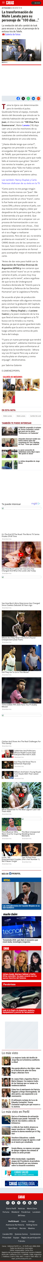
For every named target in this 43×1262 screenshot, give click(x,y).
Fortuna (6, 1212)
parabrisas (21, 984)
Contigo (31, 1221)
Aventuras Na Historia (15, 1225)
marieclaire (21, 914)
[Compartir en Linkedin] (33, 98)
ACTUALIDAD (6, 8)
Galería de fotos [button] (12, 34)
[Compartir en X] (23, 98)
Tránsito (21, 1241)
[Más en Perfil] (15, 873)
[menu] (3, 3)
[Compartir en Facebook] (18, 98)
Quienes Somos (21, 1234)
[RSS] (29, 1202)
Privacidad (6, 1237)
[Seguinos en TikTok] (24, 1202)
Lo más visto (10, 1053)
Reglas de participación (31, 1237)
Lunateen (36, 1212)
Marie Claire (32, 1208)
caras (21, 948)
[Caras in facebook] (13, 1202)
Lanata (25, 125)
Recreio (23, 1228)
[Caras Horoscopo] (21, 1185)
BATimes (21, 1215)
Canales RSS (8, 1234)
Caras (23, 1221)
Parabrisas (25, 1212)
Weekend (15, 1212)
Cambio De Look (35, 416)
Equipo (16, 1237)
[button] (21, 52)
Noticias (21, 1208)
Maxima (31, 1228)
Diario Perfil (11, 1208)
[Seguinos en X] (18, 1202)
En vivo (37, 3)
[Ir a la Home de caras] (10, 4)
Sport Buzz (12, 1228)
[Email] (38, 98)
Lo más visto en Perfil (15, 1112)
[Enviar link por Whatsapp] (28, 98)
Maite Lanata (7, 416)
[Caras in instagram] (7, 1202)
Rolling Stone (31, 1225)
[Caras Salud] (21, 1175)
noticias (21, 880)
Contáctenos (35, 1234)
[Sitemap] (35, 1202)
